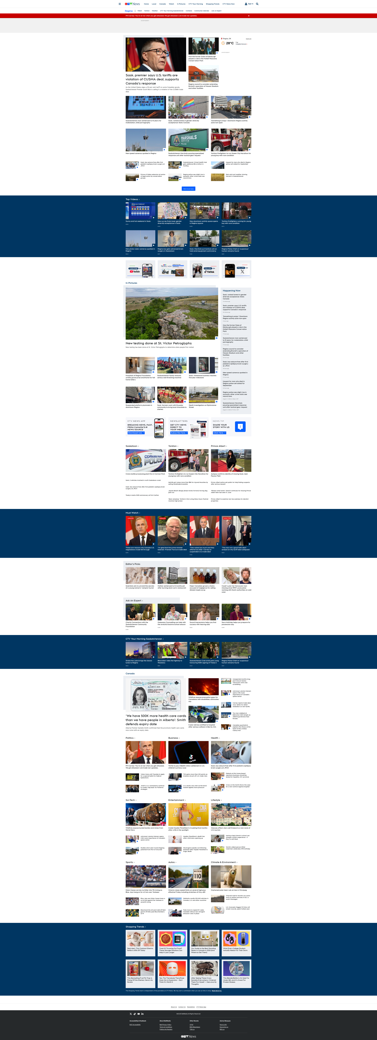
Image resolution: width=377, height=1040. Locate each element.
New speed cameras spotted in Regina (141, 153)
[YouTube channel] (138, 1014)
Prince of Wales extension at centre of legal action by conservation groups (153, 176)
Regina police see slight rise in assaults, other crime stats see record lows (194, 176)
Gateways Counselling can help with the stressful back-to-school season (172, 623)
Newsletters (191, 1007)
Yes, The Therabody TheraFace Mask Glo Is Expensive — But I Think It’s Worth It (171, 980)
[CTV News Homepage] (132, 4)
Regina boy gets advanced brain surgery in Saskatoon (170, 250)
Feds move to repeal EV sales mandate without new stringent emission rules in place (194, 911)
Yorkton (147, 11)
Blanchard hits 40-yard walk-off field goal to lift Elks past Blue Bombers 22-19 (153, 911)
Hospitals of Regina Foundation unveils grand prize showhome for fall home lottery (140, 378)
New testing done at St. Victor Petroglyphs (159, 343)
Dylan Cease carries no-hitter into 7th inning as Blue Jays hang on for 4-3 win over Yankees (144, 891)
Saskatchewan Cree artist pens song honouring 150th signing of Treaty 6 (204, 662)
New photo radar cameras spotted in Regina (140, 250)
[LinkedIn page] (142, 1014)
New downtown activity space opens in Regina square (204, 222)
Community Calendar (201, 11)
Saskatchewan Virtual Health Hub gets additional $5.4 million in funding (195, 164)
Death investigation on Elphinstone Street (202, 406)
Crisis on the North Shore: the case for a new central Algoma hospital (238, 785)
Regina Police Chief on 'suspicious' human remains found (235, 250)
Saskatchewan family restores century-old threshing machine (169, 377)
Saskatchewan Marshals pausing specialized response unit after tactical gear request (186, 154)
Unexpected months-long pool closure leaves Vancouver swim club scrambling (241, 681)
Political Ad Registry (166, 1029)
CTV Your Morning (196, 4)
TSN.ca (192, 1029)
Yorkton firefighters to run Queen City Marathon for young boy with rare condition (231, 154)
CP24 (191, 1024)
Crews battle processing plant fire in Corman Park (145, 474)
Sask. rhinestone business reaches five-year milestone (202, 377)
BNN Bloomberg (195, 1027)
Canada (162, 4)
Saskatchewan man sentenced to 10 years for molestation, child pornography (143, 122)
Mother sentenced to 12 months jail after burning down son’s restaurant (172, 587)
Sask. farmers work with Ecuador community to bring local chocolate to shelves (172, 407)
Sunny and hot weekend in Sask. (138, 221)
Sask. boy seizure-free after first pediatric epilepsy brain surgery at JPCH (153, 164)
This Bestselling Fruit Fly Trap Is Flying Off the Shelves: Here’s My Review (140, 980)
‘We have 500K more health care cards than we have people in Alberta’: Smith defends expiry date (156, 720)
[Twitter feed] (131, 1014)
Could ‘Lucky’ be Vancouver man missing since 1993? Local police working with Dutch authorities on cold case (236, 589)
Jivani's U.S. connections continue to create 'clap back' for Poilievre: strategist (152, 787)
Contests (189, 11)
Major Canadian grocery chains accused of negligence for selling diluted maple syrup (202, 588)
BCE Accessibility (135, 1024)
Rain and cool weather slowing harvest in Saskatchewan (236, 175)
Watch (171, 4)
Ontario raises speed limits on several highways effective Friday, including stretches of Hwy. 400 (187, 891)
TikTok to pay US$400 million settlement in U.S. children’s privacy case (186, 767)
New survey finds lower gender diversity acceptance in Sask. (170, 222)
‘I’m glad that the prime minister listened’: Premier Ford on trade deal (172, 549)
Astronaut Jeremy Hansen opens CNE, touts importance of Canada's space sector (153, 838)
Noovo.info (223, 1024)
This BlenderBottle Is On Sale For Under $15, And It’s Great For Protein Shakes (236, 980)
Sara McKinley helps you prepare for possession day (236, 623)
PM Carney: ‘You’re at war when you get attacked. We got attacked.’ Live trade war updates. (145, 767)
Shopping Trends (212, 4)
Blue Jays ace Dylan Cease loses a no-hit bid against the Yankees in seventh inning (153, 900)
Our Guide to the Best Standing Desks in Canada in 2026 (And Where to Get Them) (203, 951)
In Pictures (181, 4)
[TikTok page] (135, 1014)
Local (154, 4)
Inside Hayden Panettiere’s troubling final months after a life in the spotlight (187, 829)
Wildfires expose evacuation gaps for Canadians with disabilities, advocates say (203, 699)
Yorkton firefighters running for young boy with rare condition (236, 222)
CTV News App (201, 1007)
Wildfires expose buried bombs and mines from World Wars (144, 829)
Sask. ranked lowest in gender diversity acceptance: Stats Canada (183, 122)
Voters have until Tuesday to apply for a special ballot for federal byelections (152, 776)
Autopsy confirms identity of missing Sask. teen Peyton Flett (229, 475)
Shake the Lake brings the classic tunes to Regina (139, 662)
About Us (174, 1007)
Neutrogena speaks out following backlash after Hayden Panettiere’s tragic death (195, 849)
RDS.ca (222, 1029)
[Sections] (120, 4)
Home (146, 4)
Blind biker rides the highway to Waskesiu (170, 662)
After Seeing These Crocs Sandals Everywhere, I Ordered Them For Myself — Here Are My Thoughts (203, 981)
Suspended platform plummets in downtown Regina (139, 406)
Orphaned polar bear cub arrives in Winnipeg (229, 890)
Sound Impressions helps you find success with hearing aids (203, 623)
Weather (155, 11)
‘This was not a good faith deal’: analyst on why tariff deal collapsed (236, 549)
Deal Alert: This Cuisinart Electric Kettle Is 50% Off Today (140, 949)
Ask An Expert (216, 11)
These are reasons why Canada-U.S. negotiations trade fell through (140, 549)
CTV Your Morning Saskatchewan (171, 11)
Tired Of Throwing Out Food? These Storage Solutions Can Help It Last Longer (170, 951)
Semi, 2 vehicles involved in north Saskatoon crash (143, 480)
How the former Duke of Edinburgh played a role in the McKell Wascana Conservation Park (202, 59)
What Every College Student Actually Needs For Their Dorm (235, 949)
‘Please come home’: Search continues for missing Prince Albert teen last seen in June (231, 491)
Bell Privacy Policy (165, 1024)
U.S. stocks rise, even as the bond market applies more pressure (195, 786)
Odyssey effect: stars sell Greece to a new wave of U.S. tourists (230, 829)
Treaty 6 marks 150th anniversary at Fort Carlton (142, 495)
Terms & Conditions (166, 1027)
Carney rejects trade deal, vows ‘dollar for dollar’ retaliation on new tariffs (242, 704)
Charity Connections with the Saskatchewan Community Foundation (137, 624)
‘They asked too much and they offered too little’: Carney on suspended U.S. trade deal (202, 550)
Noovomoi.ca (224, 1027)
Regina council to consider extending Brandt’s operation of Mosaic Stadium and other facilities (203, 86)
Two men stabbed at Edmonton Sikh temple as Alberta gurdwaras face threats (241, 715)
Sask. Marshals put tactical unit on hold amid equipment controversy (203, 250)
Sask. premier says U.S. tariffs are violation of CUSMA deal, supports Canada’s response (152, 79)
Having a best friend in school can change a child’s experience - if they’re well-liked (238, 837)
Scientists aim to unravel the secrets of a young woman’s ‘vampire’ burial (140, 587)
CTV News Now (229, 4)
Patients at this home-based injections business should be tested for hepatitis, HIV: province (237, 775)
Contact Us (182, 1007)
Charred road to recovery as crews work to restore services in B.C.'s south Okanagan (238, 897)
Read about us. (217, 991)
